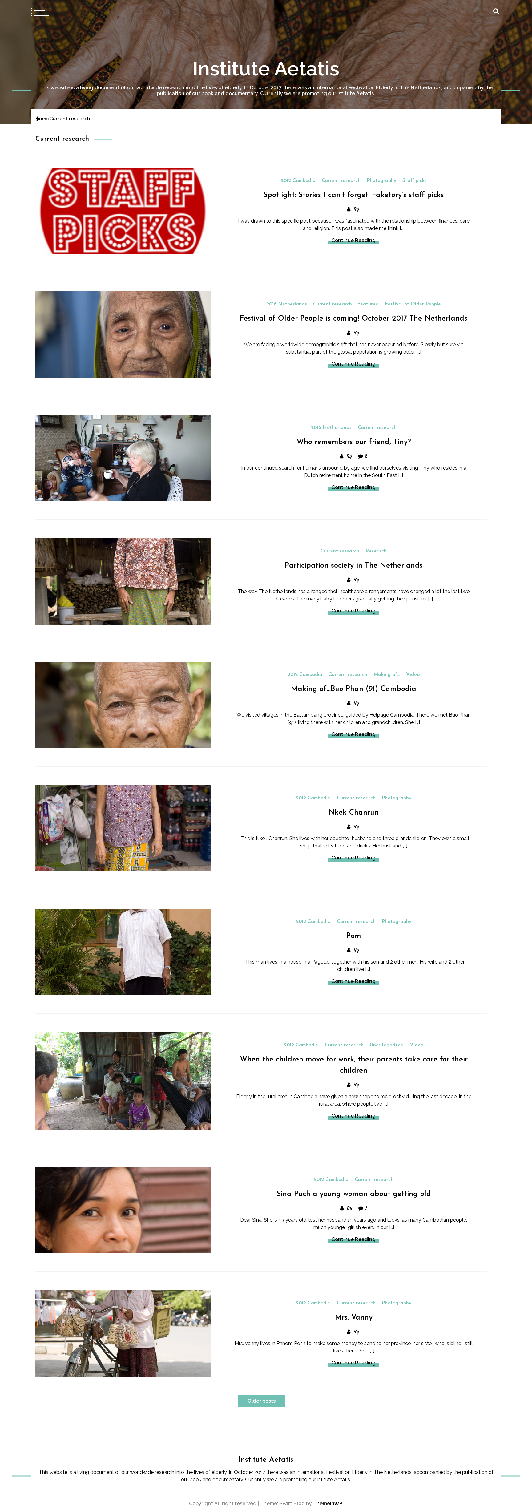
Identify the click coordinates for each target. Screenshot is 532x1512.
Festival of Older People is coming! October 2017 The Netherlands (353, 318)
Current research (341, 180)
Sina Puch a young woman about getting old (353, 1194)
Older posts (262, 1401)
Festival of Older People (413, 304)
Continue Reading (354, 240)
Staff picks (414, 180)
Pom (353, 936)
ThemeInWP (327, 1503)
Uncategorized (387, 1045)
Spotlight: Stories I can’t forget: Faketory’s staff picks (353, 195)
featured (368, 304)
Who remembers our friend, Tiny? (353, 442)
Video (413, 674)
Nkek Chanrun (353, 812)
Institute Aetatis (266, 68)
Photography (381, 180)
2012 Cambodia (298, 180)
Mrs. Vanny (354, 1317)
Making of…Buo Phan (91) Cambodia (353, 689)
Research (376, 551)
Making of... (386, 674)
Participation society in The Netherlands (354, 565)
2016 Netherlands (286, 304)
